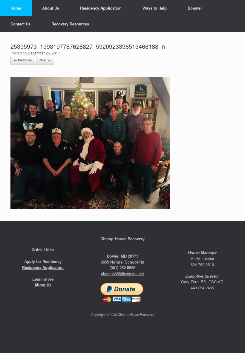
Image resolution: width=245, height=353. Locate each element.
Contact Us (20, 24)
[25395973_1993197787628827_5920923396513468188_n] (90, 207)
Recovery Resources (70, 24)
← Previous (23, 60)
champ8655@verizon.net (122, 273)
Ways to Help (155, 8)
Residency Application (101, 8)
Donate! (195, 8)
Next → (45, 60)
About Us (50, 8)
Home (15, 8)
